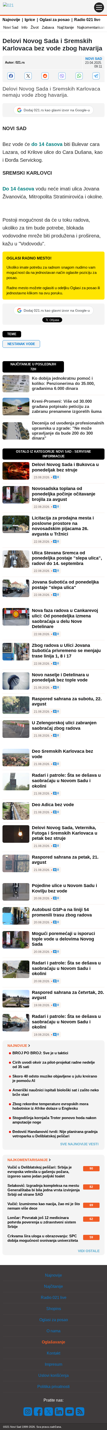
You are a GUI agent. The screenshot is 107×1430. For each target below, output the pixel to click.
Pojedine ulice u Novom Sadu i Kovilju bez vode (64, 888)
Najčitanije (65, 27)
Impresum (53, 1364)
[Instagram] (28, 1411)
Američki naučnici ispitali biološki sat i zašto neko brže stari (55, 1092)
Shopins (53, 1309)
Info (24, 27)
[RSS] (79, 1411)
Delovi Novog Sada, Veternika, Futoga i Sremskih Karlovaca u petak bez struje (64, 833)
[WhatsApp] (78, 76)
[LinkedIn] (59, 1411)
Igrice (30, 20)
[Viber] (62, 76)
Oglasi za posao (55, 20)
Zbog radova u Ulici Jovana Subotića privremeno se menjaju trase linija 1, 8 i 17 (66, 650)
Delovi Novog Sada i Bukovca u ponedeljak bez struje (65, 467)
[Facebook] (10, 76)
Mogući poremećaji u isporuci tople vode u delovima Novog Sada (63, 939)
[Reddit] (45, 76)
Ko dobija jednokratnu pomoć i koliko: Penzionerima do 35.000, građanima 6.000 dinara (63, 383)
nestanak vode (21, 344)
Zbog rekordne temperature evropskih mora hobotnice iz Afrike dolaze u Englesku (50, 1106)
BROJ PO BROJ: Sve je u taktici (40, 1053)
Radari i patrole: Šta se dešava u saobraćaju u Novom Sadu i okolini (66, 780)
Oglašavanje (53, 1342)
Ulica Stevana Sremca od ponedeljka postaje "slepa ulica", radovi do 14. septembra (67, 558)
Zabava (48, 27)
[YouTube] (69, 1411)
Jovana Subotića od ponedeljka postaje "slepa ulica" (65, 585)
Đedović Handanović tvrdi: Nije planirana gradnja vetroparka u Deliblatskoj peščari (55, 1133)
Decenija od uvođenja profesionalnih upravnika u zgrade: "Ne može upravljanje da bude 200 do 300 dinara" (68, 431)
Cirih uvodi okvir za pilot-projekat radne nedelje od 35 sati (53, 1064)
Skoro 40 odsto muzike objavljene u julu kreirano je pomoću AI (54, 1078)
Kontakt (53, 1353)
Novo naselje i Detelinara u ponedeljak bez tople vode (60, 677)
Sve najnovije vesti (79, 1144)
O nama (53, 1331)
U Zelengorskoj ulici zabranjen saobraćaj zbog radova (64, 725)
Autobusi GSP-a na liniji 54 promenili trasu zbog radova (62, 912)
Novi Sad (10, 27)
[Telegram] (96, 76)
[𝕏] (27, 76)
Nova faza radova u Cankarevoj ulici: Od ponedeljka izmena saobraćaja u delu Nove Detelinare (65, 618)
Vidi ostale (89, 1251)
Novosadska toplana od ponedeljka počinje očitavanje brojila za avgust (63, 494)
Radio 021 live (87, 20)
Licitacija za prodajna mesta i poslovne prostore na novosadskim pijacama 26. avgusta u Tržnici (63, 526)
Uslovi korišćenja (53, 1375)
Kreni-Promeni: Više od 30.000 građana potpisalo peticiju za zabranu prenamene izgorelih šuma (67, 406)
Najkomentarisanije (27, 1160)
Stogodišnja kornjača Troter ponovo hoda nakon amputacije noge (54, 1120)
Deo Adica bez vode (53, 804)
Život (35, 27)
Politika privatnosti (53, 1386)
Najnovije (11, 20)
